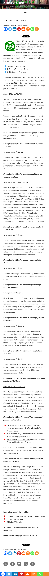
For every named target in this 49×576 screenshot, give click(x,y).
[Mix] (28, 29)
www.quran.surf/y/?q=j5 (13, 359)
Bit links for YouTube (15, 519)
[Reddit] (23, 29)
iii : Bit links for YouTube (16, 72)
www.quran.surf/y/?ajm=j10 (14, 387)
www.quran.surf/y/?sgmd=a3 (18, 439)
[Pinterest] (19, 29)
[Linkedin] (15, 29)
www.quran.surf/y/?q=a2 (16, 425)
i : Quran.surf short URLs (16, 66)
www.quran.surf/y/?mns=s (13, 235)
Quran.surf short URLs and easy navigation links (26, 516)
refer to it (14, 89)
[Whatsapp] (32, 29)
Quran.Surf (13, 3)
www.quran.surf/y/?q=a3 (23, 428)
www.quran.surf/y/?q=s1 (13, 152)
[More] (37, 29)
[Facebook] (6, 29)
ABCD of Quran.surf (20, 83)
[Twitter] (10, 29)
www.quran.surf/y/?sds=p (13, 326)
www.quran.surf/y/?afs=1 (13, 293)
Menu (26, 12)
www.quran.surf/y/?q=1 (12, 268)
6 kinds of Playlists (14, 522)
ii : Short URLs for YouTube (17, 69)
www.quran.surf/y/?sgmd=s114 (15, 182)
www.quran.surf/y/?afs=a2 (17, 434)
